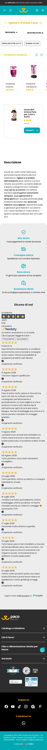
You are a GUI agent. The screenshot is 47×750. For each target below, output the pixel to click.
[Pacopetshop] (6, 706)
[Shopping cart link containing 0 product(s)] (37, 10)
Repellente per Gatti (11, 43)
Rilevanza (10, 32)
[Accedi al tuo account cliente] (43, 10)
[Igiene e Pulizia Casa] (6, 23)
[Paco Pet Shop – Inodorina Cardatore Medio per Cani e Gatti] (33, 71)
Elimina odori (32, 43)
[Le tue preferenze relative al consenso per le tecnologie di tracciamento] (42, 745)
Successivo (22, 338)
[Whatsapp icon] (42, 649)
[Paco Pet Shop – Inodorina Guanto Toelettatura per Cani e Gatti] (13, 71)
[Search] (10, 10)
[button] (36, 54)
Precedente (8, 338)
